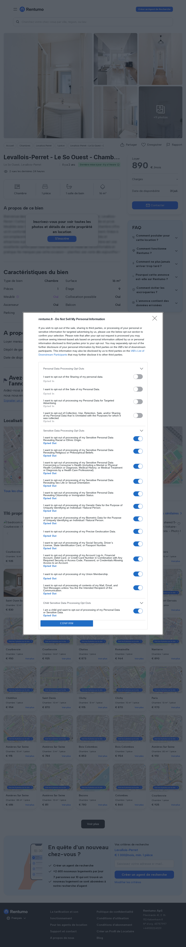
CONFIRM (67, 623)
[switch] (138, 376)
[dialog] (93, 473)
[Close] (155, 319)
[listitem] (93, 369)
